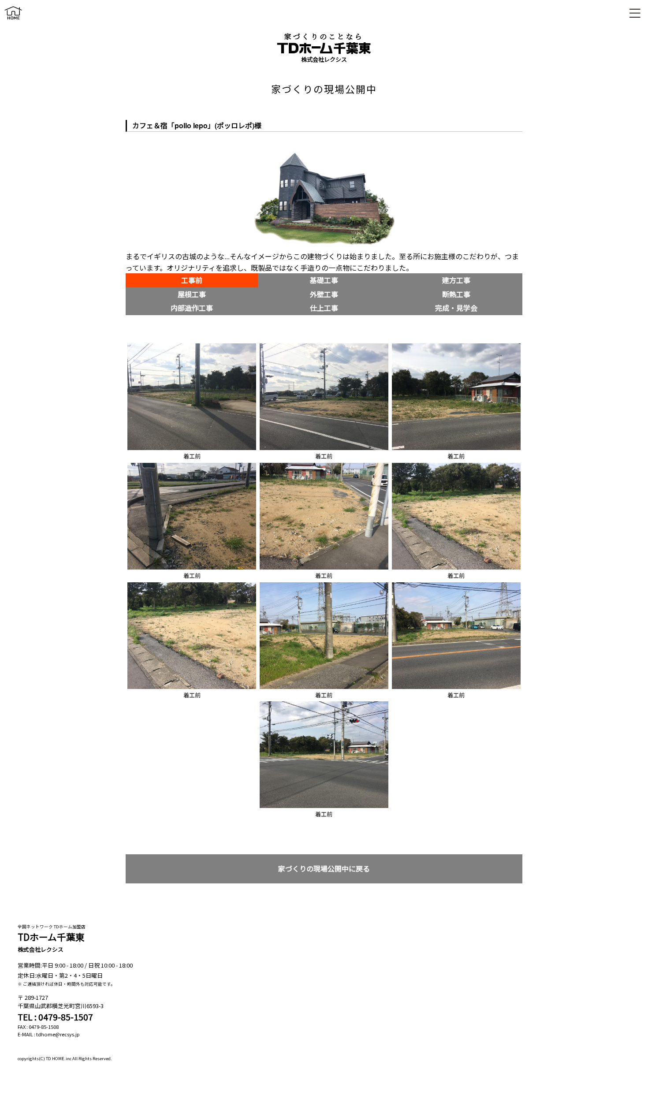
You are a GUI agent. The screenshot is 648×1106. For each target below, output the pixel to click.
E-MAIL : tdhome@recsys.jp (49, 1034)
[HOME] (13, 21)
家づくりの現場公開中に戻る (324, 869)
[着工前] (192, 346)
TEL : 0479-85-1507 (55, 1017)
